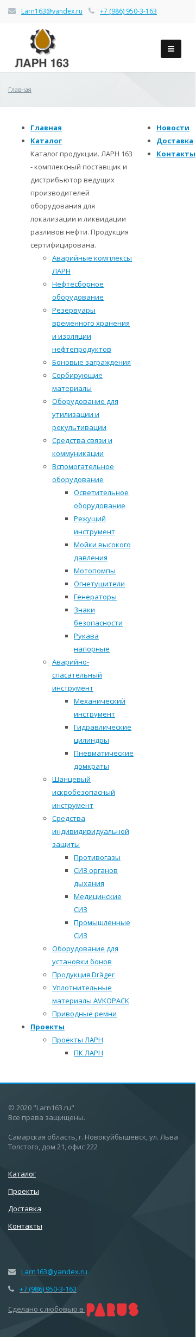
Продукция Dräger (83, 974)
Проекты (47, 1027)
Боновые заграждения (91, 362)
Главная (46, 127)
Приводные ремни (84, 1014)
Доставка (174, 141)
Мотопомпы (95, 570)
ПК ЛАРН (88, 1053)
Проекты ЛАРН (77, 1040)
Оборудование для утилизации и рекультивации (85, 414)
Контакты (175, 154)
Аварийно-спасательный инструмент (77, 675)
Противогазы (97, 857)
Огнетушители (99, 584)
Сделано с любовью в (46, 1309)
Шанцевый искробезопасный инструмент (83, 792)
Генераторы (95, 597)
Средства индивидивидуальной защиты (90, 831)
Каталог (46, 141)
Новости (172, 127)
